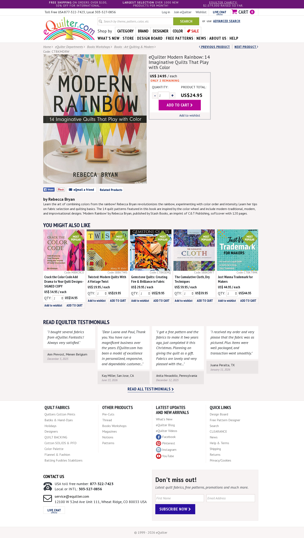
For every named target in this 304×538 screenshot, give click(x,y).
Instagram (169, 449)
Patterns (108, 443)
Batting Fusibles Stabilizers (63, 460)
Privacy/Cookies (220, 460)
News (214, 437)
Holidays (50, 426)
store (128, 38)
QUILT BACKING (55, 437)
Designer (160, 31)
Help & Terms (219, 443)
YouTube (168, 456)
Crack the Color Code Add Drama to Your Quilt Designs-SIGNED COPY (64, 282)
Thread (107, 420)
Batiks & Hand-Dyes (58, 420)
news (201, 38)
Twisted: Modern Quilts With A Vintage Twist (107, 279)
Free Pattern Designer (225, 420)
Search (186, 21)
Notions (107, 437)
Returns (215, 454)
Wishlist (201, 12)
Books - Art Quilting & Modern (134, 47)
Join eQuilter (182, 12)
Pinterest (168, 443)
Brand (143, 31)
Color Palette (53, 449)
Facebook (169, 437)
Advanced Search (226, 21)
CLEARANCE (218, 431)
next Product (246, 47)
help (234, 38)
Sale (195, 31)
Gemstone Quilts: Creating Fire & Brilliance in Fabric (149, 279)
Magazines (109, 431)
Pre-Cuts (108, 414)
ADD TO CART (75, 305)
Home (47, 47)
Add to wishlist (189, 115)
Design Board (219, 414)
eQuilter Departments (69, 47)
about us (217, 38)
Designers (51, 431)
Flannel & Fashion (57, 454)
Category (125, 31)
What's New (164, 419)
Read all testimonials (150, 389)
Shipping (215, 449)
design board (150, 38)
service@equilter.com (72, 496)
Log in (166, 12)
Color (178, 31)
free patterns (179, 38)
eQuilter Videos (166, 431)
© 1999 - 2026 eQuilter (150, 532)
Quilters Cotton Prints (59, 414)
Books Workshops (98, 47)
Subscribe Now (173, 509)
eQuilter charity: (223, 2)
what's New (109, 38)
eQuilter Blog (165, 425)
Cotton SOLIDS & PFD (60, 443)
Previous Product (215, 47)
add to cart (178, 105)
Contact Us (53, 476)
